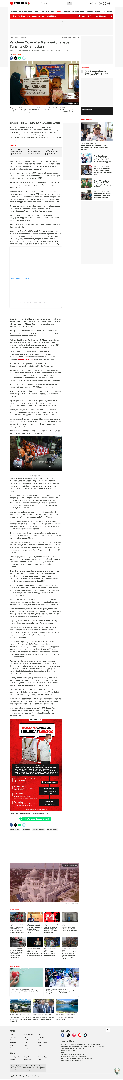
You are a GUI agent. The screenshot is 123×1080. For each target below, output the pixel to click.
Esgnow (12, 1045)
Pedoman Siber (42, 1057)
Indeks (109, 11)
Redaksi (26, 1057)
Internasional (36, 16)
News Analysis (24, 37)
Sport (28, 16)
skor (36, 11)
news (59, 11)
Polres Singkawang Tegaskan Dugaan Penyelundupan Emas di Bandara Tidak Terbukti (96, 73)
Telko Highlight (51, 16)
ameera (14, 11)
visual (97, 11)
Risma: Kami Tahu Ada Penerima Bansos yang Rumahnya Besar (18, 152)
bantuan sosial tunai (25, 359)
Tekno (25, 1042)
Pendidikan (21, 16)
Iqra (25, 1037)
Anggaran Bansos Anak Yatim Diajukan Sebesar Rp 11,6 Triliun (51, 152)
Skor (39, 1034)
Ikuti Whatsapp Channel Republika (36, 819)
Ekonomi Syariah (25, 11)
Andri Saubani (17, 54)
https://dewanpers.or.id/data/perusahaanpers (25, 1070)
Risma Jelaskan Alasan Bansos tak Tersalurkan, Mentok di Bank (34, 152)
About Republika (15, 1057)
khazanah (45, 11)
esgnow (90, 11)
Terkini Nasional (86, 119)
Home (11, 37)
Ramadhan (27, 1048)
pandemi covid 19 (52, 829)
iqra (52, 11)
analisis (67, 11)
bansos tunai (26, 829)
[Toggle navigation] (12, 3)
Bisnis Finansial (78, 11)
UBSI (43, 16)
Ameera (12, 1034)
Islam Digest (41, 1037)
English (40, 1045)
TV (104, 11)
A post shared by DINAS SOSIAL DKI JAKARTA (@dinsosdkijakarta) (35, 303)
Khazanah (13, 1037)
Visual (25, 1045)
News (16, 37)
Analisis (26, 1040)
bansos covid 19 (14, 829)
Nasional (13, 16)
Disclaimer (13, 1059)
